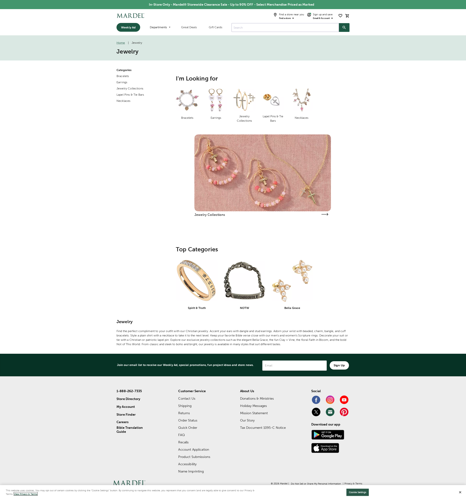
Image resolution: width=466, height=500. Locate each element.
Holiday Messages (253, 406)
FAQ (181, 435)
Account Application (193, 449)
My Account (125, 407)
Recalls (183, 442)
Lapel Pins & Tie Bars (130, 94)
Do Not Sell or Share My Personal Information (316, 483)
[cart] (347, 15)
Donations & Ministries (257, 398)
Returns (184, 413)
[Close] (460, 492)
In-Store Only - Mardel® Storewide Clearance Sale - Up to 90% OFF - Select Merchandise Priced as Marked (231, 4)
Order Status (187, 420)
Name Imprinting (191, 471)
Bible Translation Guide (129, 430)
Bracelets (122, 76)
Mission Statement (254, 413)
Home (120, 42)
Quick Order (187, 428)
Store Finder (126, 414)
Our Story (247, 420)
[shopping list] (340, 15)
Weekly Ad (128, 27)
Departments (158, 27)
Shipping (184, 406)
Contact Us (186, 398)
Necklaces (123, 100)
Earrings (121, 82)
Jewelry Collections (129, 88)
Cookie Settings (357, 492)
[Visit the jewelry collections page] (325, 214)
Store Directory (128, 399)
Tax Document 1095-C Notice (263, 428)
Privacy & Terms (353, 483)
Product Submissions (194, 457)
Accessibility (187, 464)
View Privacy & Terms (25, 494)
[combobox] (285, 27)
